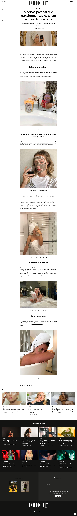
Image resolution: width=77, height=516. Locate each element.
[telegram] (3, 22)
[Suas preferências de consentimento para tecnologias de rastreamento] (75, 514)
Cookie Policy (44, 514)
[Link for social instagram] (39, 511)
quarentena (25, 385)
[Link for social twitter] (34, 511)
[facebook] (3, 12)
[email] (3, 10)
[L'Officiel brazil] (38, 3)
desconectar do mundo (37, 324)
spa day (55, 141)
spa (21, 385)
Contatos (31, 514)
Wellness (38, 8)
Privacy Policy (63, 493)
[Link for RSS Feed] (42, 511)
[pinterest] (3, 14)
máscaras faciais (38, 141)
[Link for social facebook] (37, 511)
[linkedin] (3, 16)
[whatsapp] (3, 20)
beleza (30, 385)
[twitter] (3, 18)
